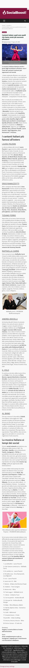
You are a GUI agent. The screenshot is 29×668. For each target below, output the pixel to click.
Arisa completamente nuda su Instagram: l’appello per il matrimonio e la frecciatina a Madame (14, 637)
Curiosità (4, 32)
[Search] (25, 20)
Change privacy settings (7, 666)
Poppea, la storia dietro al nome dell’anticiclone (12, 629)
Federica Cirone (7, 42)
